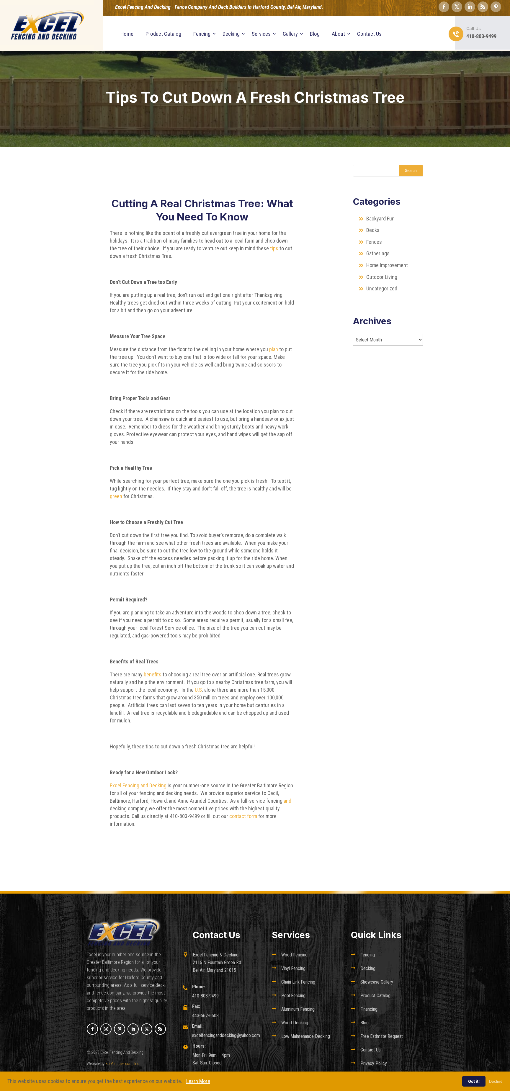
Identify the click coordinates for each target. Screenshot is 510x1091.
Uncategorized (381, 288)
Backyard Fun (380, 218)
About (338, 33)
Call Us (473, 28)
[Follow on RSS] (483, 6)
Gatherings (378, 253)
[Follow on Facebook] (444, 6)
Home (126, 33)
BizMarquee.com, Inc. (122, 1063)
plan (273, 349)
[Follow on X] (457, 6)
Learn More (198, 1081)
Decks (373, 230)
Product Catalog (163, 33)
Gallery (290, 33)
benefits (153, 674)
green (116, 496)
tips (273, 248)
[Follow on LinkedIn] (470, 6)
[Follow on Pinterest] (496, 6)
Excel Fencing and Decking (138, 785)
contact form (243, 816)
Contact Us (369, 33)
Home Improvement (387, 265)
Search (411, 170)
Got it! (474, 1081)
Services (261, 33)
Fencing (201, 33)
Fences (374, 242)
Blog (315, 33)
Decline (496, 1081)
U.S (198, 690)
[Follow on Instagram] (106, 1029)
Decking (231, 33)
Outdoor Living (381, 277)
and (287, 801)
